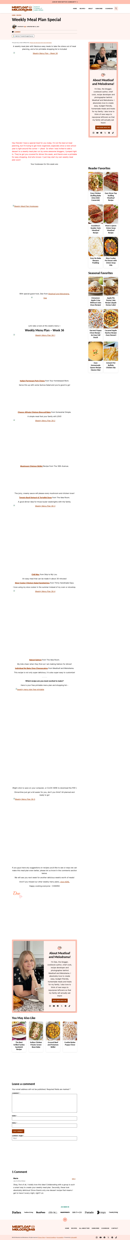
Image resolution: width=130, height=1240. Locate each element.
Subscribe (99, 8)
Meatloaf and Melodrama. (59, 294)
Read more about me (59, 1000)
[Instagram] (50, 1006)
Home (75, 8)
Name (14, 1115)
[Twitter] (62, 1006)
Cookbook (109, 8)
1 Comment (17, 31)
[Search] (116, 8)
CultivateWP (74, 1237)
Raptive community (68, 2)
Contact (114, 1228)
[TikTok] (69, 1006)
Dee (25, 26)
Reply (74, 1179)
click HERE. (65, 882)
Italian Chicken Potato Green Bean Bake (36, 1044)
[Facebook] (58, 1006)
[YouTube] (54, 1006)
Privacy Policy (41, 1237)
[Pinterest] (65, 1006)
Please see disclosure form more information (41, 42)
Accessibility (60, 1237)
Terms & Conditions (51, 1237)
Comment (16, 1093)
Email (14, 1123)
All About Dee (84, 1228)
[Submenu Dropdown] (85, 8)
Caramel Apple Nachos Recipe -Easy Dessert (111, 333)
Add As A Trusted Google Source (24, 36)
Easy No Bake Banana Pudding (95, 260)
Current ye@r (18, 1135)
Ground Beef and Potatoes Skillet (53, 1044)
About (90, 8)
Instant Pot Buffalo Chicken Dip (111, 365)
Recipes (82, 8)
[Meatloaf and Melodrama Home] (27, 8)
